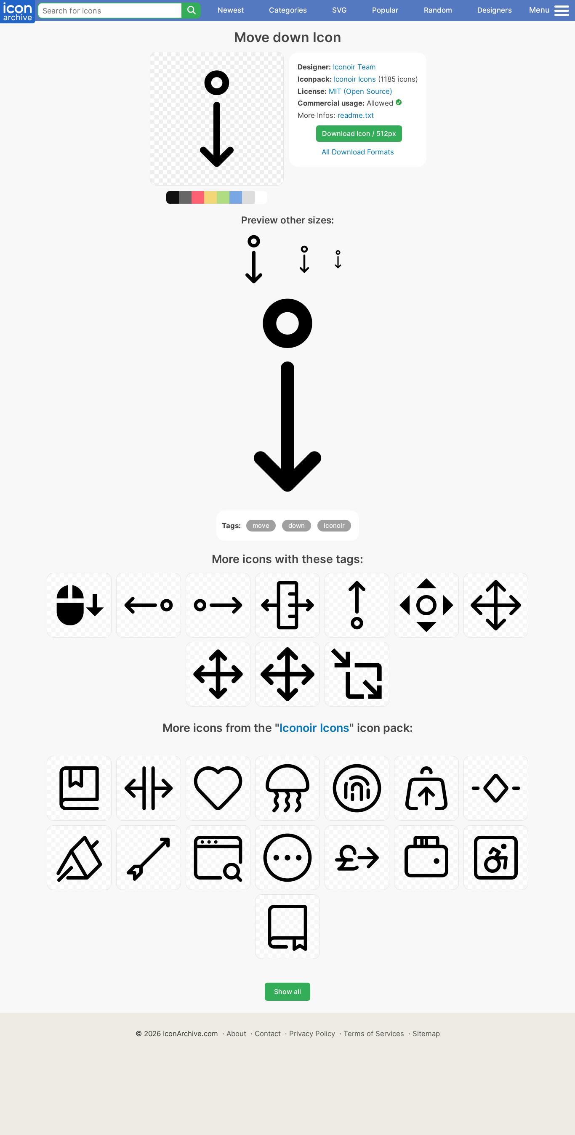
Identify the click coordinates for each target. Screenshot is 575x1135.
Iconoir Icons (355, 79)
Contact (268, 1033)
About (236, 1033)
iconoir (334, 525)
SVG (339, 10)
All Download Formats (358, 152)
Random (438, 10)
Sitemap (426, 1033)
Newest (231, 10)
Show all (287, 991)
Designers (494, 10)
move (261, 525)
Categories (288, 10)
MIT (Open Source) (360, 91)
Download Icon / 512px (359, 133)
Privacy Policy (312, 1033)
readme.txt (356, 115)
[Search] (191, 11)
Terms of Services (373, 1033)
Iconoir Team (354, 67)
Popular (385, 10)
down (296, 525)
